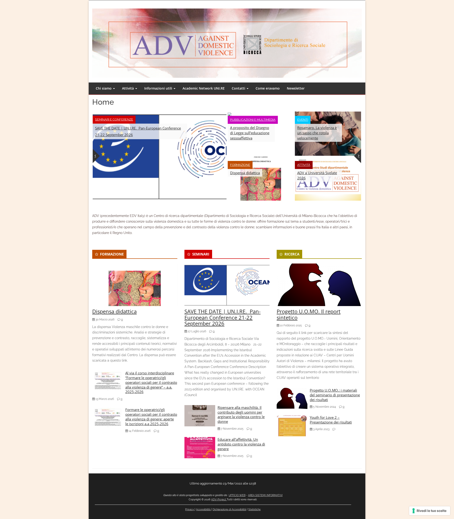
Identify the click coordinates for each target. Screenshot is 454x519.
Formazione (240, 165)
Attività (128, 88)
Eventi (302, 119)
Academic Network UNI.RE (204, 88)
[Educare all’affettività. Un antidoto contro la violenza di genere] (199, 447)
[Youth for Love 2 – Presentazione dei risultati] (292, 425)
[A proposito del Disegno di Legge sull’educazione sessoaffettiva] (229, 114)
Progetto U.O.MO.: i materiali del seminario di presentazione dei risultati (335, 395)
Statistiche (254, 509)
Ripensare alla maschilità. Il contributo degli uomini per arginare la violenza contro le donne (241, 414)
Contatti (239, 88)
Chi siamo (104, 88)
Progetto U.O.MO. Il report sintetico (308, 314)
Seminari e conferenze (114, 119)
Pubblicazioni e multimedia (252, 119)
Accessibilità (203, 509)
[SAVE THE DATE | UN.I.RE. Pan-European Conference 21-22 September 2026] (160, 155)
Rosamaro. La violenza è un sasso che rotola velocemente (317, 132)
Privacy (190, 509)
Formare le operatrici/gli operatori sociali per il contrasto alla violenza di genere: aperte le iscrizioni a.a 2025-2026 (151, 416)
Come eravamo (268, 88)
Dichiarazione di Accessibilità (229, 509)
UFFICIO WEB (237, 495)
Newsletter (296, 88)
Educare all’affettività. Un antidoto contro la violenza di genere (241, 444)
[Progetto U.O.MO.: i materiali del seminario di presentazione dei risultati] (292, 398)
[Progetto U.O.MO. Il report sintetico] (319, 284)
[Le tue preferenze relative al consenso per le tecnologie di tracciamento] (429, 510)
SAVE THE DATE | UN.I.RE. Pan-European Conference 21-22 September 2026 (138, 131)
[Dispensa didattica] (261, 178)
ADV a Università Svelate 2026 (317, 175)
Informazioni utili (158, 88)
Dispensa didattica (245, 172)
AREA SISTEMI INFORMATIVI (265, 495)
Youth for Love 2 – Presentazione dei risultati (331, 419)
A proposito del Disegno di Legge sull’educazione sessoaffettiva (249, 132)
